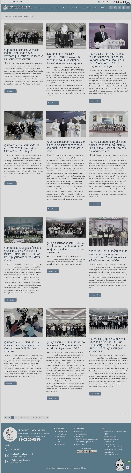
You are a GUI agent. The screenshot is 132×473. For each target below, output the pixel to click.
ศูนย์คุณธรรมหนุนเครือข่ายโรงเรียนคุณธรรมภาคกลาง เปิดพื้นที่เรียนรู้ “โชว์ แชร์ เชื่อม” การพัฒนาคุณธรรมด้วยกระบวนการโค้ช (108, 146)
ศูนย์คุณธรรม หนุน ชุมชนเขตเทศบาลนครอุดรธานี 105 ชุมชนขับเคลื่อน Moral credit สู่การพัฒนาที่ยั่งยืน (65, 345)
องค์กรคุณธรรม (61, 444)
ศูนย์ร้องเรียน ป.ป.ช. (110, 442)
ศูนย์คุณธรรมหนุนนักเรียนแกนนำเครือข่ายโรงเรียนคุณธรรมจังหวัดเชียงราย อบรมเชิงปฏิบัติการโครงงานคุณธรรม (23, 346)
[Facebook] (114, 2)
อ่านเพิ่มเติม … (11, 91)
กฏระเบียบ (79, 431)
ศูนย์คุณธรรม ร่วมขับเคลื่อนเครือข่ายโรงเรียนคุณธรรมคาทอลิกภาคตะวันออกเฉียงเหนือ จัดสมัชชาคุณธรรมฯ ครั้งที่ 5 (65, 146)
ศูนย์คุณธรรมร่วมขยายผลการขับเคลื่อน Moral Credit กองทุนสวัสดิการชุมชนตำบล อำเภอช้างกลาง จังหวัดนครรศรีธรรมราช (23, 54)
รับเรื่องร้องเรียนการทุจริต (111, 439)
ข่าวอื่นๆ (59, 439)
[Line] (120, 2)
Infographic (79, 436)
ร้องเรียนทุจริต (104, 2)
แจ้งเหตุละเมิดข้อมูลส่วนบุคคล (113, 449)
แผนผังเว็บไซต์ (108, 452)
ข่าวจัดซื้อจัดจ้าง (61, 434)
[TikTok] (124, 2)
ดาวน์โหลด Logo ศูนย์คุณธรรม (85, 442)
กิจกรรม (59, 442)
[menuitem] (40, 8)
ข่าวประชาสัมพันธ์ (62, 431)
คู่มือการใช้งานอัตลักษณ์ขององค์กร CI (87, 439)
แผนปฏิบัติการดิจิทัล (81, 434)
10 (40, 417)
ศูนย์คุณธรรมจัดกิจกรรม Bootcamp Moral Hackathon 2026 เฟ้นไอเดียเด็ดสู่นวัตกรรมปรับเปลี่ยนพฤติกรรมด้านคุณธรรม (65, 247)
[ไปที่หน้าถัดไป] (43, 417)
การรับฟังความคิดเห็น (110, 436)
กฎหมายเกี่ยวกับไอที (81, 444)
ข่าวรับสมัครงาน (61, 436)
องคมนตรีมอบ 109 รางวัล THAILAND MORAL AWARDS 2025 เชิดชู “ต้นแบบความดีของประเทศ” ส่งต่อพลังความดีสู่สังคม (64, 58)
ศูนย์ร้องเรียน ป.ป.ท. (110, 444)
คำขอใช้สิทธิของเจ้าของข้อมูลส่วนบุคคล (115, 447)
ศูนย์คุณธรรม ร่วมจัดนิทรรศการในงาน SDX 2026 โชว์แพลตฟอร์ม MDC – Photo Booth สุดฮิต (22, 148)
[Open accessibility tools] (128, 4)
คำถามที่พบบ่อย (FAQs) (111, 455)
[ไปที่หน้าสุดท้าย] (47, 417)
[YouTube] (117, 2)
